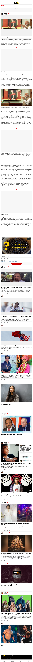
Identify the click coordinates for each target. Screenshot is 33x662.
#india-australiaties (14, 261)
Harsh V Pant (5, 13)
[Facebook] (10, 656)
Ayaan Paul (5, 592)
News (4, 414)
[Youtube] (12, 656)
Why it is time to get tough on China (9, 345)
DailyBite (5, 382)
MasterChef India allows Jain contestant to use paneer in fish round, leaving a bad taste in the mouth (15, 493)
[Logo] (3, 656)
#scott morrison (8, 261)
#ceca (11, 261)
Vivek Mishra (5, 266)
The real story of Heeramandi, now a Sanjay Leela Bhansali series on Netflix (16, 554)
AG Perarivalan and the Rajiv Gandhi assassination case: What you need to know (16, 288)
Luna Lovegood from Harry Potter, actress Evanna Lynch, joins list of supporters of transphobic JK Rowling (16, 614)
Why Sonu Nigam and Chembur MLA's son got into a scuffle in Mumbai (15, 524)
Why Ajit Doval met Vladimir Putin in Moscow (11, 434)
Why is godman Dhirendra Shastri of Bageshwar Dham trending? (16, 373)
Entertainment (5, 443)
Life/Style (5, 472)
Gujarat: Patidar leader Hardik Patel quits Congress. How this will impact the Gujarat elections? (16, 317)
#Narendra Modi (3, 261)
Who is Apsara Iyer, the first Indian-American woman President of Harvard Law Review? (16, 403)
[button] (8, 13)
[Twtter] (8, 656)
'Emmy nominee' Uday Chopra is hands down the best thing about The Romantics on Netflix (16, 464)
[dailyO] (16, 3)
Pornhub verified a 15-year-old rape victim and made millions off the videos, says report (16, 584)
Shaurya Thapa (6, 442)
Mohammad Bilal (6, 295)
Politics (3, 5)
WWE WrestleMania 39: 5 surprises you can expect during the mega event (16, 644)
